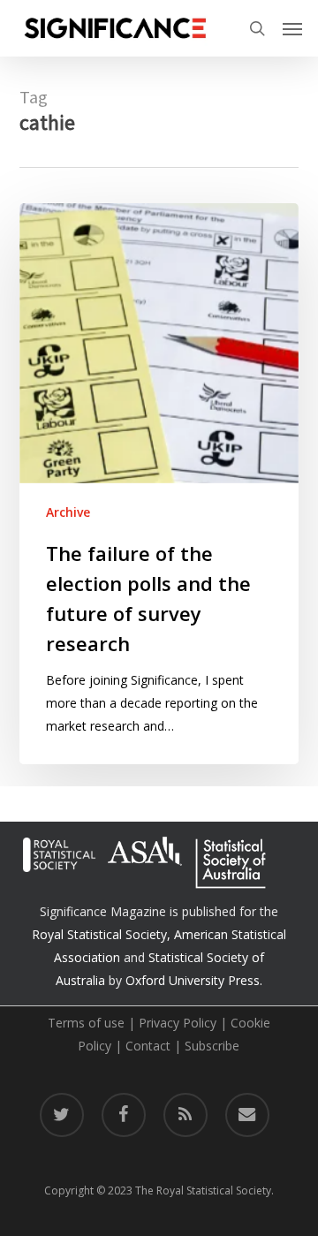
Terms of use (86, 1022)
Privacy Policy (177, 1022)
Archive (68, 512)
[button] (292, 28)
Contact (147, 1045)
